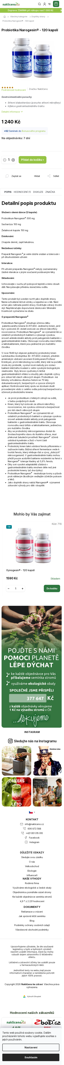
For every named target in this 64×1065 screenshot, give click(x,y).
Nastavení (31, 1047)
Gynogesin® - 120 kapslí (20, 570)
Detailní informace (11, 111)
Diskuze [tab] (38, 191)
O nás (32, 861)
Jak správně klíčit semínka (32, 916)
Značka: (38, 89)
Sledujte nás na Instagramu (35, 741)
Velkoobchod (32, 866)
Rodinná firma (32, 883)
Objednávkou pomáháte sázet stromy (32, 892)
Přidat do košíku (31, 159)
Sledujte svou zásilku (32, 857)
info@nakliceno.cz (34, 824)
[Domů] (5, 17)
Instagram (34, 842)
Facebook (34, 837)
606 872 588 (34, 828)
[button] (33, 586)
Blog (32, 920)
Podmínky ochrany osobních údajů (32, 925)
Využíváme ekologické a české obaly (32, 887)
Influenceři (32, 875)
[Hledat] (39, 4)
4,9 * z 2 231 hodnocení (32, 901)
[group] (32, 558)
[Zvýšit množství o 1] (13, 160)
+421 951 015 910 (34, 833)
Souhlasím (31, 1057)
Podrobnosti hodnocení (14, 90)
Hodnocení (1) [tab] (22, 191)
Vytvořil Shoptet (34, 996)
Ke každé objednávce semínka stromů (32, 896)
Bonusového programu (34, 131)
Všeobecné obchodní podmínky (32, 929)
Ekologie (32, 870)
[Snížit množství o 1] (4, 160)
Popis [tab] (7, 191)
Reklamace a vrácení (32, 911)
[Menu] (49, 4)
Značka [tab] (50, 191)
